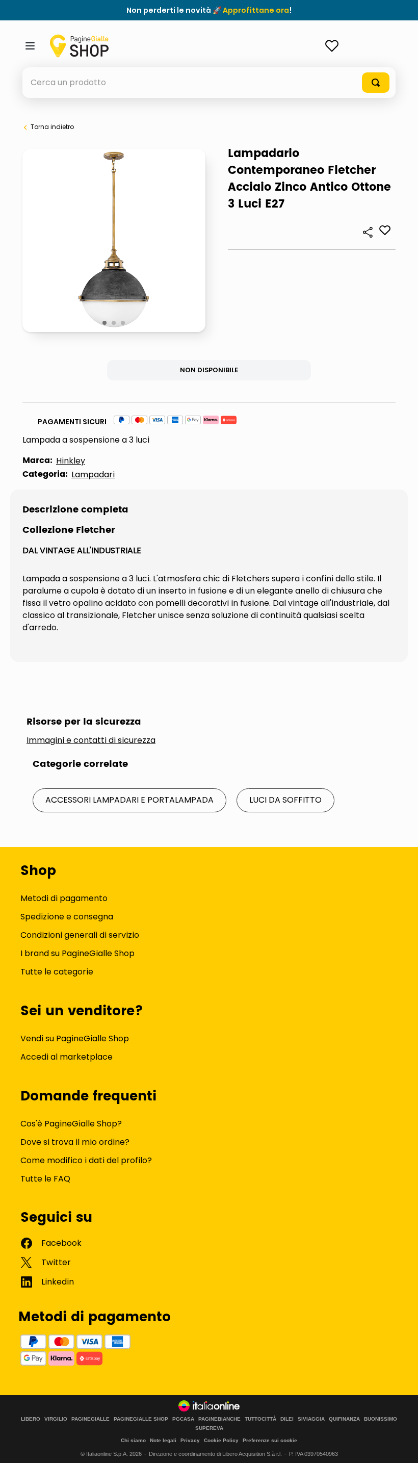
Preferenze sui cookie (270, 1440)
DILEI (287, 1419)
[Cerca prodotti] (375, 82)
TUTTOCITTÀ (260, 1419)
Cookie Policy (221, 1440)
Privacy (190, 1440)
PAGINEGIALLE (90, 1419)
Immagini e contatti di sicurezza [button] (91, 740)
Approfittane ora (256, 10)
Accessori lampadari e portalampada (129, 800)
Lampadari (93, 474)
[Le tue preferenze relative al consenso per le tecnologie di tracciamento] (400, 1445)
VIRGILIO (55, 1419)
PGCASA (183, 1419)
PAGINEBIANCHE (219, 1419)
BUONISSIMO (380, 1419)
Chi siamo (133, 1440)
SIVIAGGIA (311, 1419)
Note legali (163, 1440)
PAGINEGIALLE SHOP (141, 1419)
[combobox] (209, 82)
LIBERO (30, 1419)
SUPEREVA (209, 1428)
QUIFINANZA (344, 1419)
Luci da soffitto (285, 800)
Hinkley (70, 461)
